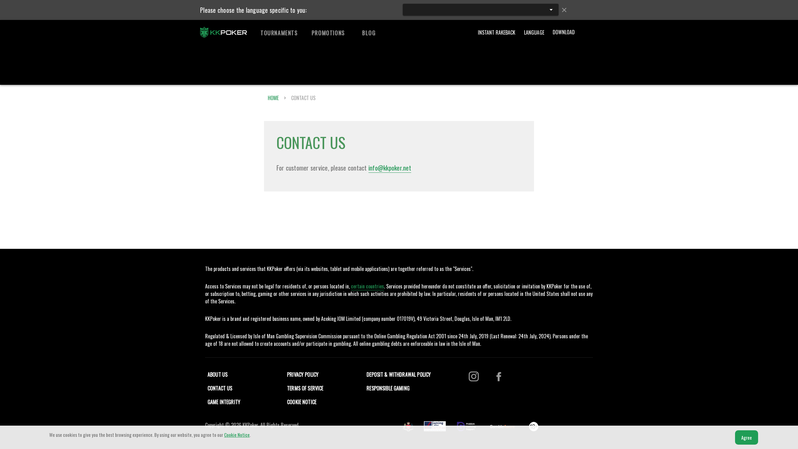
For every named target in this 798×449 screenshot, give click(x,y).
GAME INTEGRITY (224, 402)
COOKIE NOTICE (301, 402)
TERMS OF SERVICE (305, 388)
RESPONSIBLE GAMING (388, 388)
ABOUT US (218, 374)
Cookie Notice (237, 434)
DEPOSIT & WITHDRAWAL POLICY (399, 374)
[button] (481, 10)
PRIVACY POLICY (303, 374)
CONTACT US (220, 388)
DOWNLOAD (564, 32)
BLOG (369, 33)
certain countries (367, 286)
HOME (273, 98)
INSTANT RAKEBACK (496, 32)
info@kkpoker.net (389, 167)
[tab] (279, 32)
